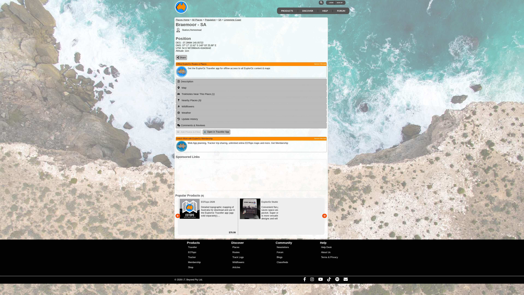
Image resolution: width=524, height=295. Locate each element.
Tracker (192, 257)
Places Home (182, 20)
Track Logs (238, 257)
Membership (194, 262)
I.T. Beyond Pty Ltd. (193, 279)
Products (287, 10)
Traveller (192, 247)
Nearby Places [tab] (191, 100)
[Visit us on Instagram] (312, 280)
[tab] (251, 82)
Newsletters (283, 247)
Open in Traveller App (218, 132)
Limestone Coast (232, 20)
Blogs (279, 257)
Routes (236, 252)
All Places (197, 20)
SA (219, 20)
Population (210, 20)
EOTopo (192, 252)
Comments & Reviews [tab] (193, 125)
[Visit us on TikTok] (329, 280)
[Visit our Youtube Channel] (320, 280)
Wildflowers (238, 262)
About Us (326, 252)
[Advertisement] (251, 175)
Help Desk (326, 247)
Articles (236, 267)
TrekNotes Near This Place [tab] (198, 94)
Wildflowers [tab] (187, 106)
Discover (307, 10)
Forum (341, 10)
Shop (190, 267)
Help (325, 10)
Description (187, 81)
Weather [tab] (186, 112)
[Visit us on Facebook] (304, 280)
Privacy (334, 257)
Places (235, 247)
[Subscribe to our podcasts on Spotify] (337, 280)
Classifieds (282, 262)
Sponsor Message (320, 64)
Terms (324, 257)
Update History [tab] (189, 119)
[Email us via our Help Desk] (346, 280)
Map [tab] (183, 87)
